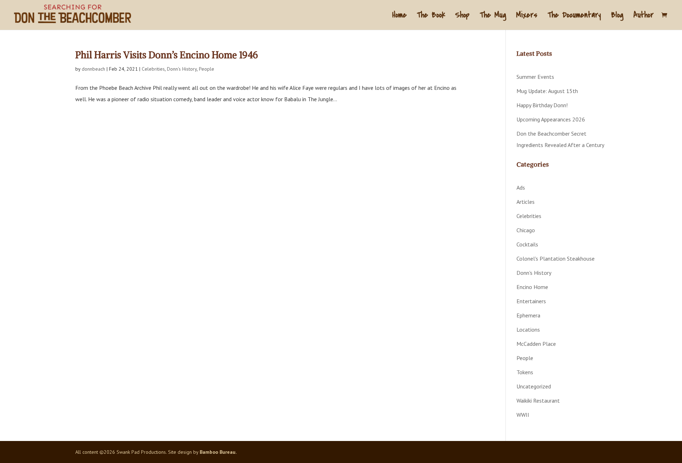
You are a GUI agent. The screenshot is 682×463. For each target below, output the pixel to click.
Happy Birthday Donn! (542, 105)
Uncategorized (533, 386)
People (206, 69)
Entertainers (531, 301)
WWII (522, 414)
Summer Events (535, 76)
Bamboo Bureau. (218, 452)
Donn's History (182, 69)
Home (399, 16)
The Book (431, 16)
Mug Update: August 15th (547, 90)
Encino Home (532, 286)
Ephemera (528, 315)
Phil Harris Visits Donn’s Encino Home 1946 (166, 55)
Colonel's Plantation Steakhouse (555, 258)
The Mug (493, 16)
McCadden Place (536, 343)
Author (643, 16)
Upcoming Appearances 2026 (550, 119)
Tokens (524, 372)
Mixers (526, 16)
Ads (520, 187)
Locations (528, 329)
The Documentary (574, 16)
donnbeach (93, 69)
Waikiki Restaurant (538, 400)
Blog (617, 16)
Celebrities (153, 69)
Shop (462, 16)
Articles (525, 201)
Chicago (525, 230)
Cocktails (527, 244)
